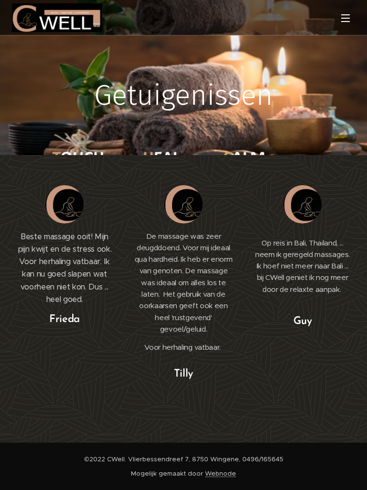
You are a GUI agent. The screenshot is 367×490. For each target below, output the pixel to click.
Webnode (220, 473)
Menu (345, 17)
